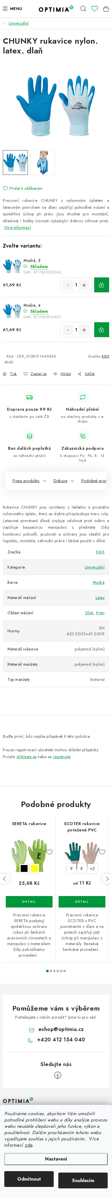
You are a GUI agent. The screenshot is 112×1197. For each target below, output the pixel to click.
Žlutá (34, 868)
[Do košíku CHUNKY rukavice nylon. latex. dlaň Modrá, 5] (101, 284)
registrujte (61, 757)
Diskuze (60, 481)
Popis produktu (26, 481)
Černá (24, 868)
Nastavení (56, 1159)
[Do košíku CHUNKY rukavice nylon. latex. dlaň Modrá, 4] (101, 329)
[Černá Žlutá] (29, 855)
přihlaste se (26, 757)
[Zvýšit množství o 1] (84, 285)
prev (4, 878)
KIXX (105, 356)
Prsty (100, 613)
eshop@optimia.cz (61, 1029)
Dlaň (89, 613)
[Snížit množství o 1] (68, 285)
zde (29, 1145)
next (107, 878)
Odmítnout (29, 1179)
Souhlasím (83, 1180)
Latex (100, 598)
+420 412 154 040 (61, 1039)
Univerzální (95, 567)
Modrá (99, 582)
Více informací (17, 227)
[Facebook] (57, 1075)
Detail (29, 902)
